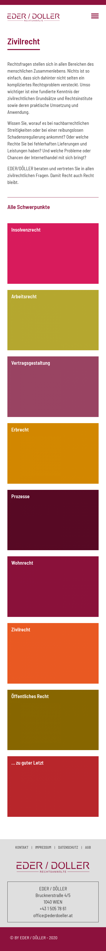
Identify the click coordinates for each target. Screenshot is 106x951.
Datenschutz (68, 847)
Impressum (43, 847)
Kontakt (21, 847)
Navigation (95, 15)
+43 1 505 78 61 (53, 908)
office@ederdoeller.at (53, 915)
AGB (88, 847)
